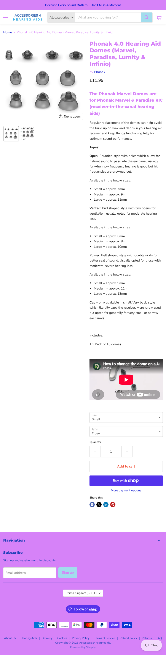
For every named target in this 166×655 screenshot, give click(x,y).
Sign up (68, 572)
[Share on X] (99, 504)
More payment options (126, 490)
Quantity (95, 442)
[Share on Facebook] (92, 504)
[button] (11, 133)
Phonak (99, 72)
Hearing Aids (29, 638)
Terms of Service (104, 638)
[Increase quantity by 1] (127, 451)
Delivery (47, 638)
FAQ (159, 638)
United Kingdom (81, 593)
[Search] (146, 17)
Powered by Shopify (83, 647)
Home (7, 32)
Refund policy (128, 638)
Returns (147, 638)
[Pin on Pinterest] (112, 504)
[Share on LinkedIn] (106, 504)
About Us (10, 638)
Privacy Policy (80, 638)
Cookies (62, 638)
